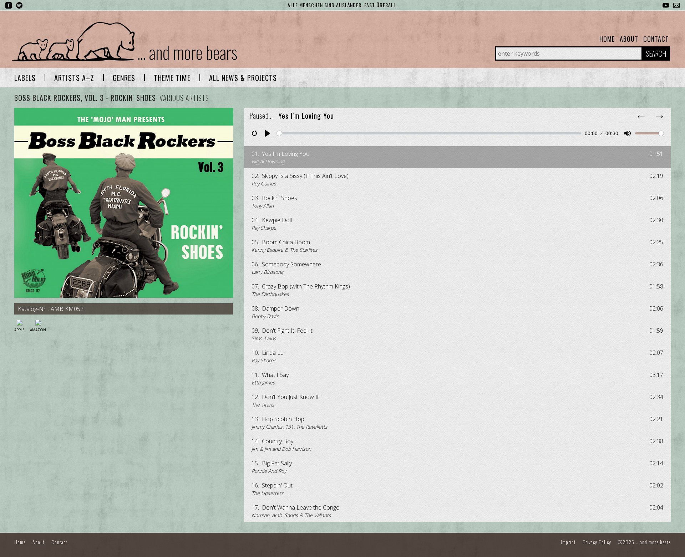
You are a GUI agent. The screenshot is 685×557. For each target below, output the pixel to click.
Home (607, 39)
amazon (38, 329)
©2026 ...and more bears (644, 542)
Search (656, 53)
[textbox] (25, 78)
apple (19, 329)
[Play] (267, 133)
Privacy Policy (597, 542)
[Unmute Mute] (627, 133)
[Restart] (254, 133)
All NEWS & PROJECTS (243, 77)
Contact (656, 39)
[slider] (429, 133)
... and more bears (187, 52)
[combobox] (25, 78)
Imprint (568, 542)
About (629, 39)
